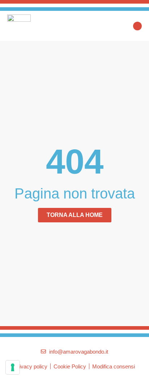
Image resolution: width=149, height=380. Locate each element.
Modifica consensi (113, 366)
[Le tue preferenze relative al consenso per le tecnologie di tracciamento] (13, 367)
